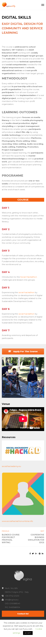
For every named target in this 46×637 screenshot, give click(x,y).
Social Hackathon (28, 277)
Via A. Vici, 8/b (11, 588)
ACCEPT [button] (28, 633)
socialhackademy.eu (11, 466)
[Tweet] (33, 553)
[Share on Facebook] (30, 553)
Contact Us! (23, 614)
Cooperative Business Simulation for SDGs (36, 539)
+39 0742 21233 (12, 596)
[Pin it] (39, 553)
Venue (6, 403)
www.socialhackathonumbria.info (17, 521)
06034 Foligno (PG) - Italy (17, 592)
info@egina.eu (11, 599)
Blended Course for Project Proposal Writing (11, 539)
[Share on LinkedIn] (42, 553)
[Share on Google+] (36, 553)
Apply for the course (25, 351)
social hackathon (26, 292)
